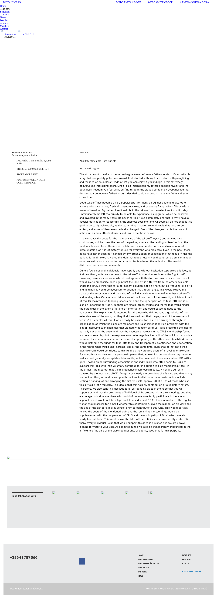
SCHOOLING (143, 567)
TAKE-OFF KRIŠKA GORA (148, 563)
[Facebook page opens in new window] (215, 2)
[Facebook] (82, 561)
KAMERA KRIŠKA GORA (194, 2)
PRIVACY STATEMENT (191, 571)
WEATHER (186, 555)
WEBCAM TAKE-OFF (160, 2)
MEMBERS (186, 559)
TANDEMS (142, 571)
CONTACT (187, 563)
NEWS (140, 576)
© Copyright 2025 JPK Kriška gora (26, 589)
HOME (140, 555)
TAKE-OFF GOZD (145, 559)
